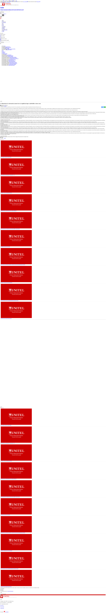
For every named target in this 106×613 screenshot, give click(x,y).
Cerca (1, 11)
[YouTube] (3, 609)
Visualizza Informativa (10, 591)
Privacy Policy (2, 606)
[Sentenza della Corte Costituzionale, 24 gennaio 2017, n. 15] (16, 174)
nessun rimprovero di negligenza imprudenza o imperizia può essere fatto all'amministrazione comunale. (13, 264)
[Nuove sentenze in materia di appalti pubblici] (16, 156)
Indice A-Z (4, 13)
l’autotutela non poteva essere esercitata (5, 246)
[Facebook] (0, 609)
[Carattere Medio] (10, 1)
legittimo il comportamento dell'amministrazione (6, 282)
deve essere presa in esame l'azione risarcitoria (6, 318)
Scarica (1, 138)
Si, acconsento (2, 588)
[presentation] (0, 101)
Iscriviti (3, 2)
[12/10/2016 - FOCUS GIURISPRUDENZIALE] (16, 192)
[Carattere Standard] (5, 1)
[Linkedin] (2, 609)
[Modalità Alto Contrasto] (0, 39)
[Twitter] (1, 609)
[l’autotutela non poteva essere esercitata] (16, 514)
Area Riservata (8, 2)
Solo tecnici (1, 590)
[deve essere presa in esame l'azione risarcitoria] (16, 317)
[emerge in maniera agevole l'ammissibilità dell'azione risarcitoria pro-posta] (16, 299)
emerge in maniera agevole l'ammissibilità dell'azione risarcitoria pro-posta (9, 300)
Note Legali (1, 605)
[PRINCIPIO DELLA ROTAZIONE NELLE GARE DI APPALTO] (16, 210)
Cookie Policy (2, 608)
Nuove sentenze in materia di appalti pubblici (6, 425)
